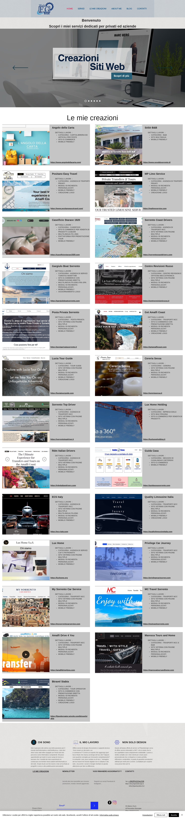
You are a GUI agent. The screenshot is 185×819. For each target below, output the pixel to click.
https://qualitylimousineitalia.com (157, 531)
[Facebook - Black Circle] (110, 802)
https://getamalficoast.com (154, 347)
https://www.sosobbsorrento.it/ (157, 162)
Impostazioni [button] (147, 815)
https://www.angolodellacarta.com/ (65, 162)
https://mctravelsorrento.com (156, 624)
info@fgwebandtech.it (136, 786)
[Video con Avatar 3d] (91, 101)
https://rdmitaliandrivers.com (63, 485)
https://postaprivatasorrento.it (63, 347)
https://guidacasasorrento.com (156, 485)
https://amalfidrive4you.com (62, 670)
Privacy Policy (37, 808)
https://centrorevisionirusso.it (156, 301)
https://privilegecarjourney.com (157, 578)
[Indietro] (20, 68)
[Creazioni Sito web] (85, 101)
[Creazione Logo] (99, 101)
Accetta (174, 815)
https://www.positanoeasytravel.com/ (66, 208)
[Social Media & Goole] (88, 101)
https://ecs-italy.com (59, 531)
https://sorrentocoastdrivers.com (157, 255)
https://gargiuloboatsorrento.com (65, 301)
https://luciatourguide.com (62, 393)
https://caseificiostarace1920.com (65, 255)
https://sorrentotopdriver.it (62, 439)
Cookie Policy (37, 811)
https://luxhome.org (59, 578)
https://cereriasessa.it (152, 393)
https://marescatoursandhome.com (158, 670)
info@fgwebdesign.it (136, 784)
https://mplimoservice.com (154, 208)
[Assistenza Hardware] (97, 101)
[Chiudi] (181, 815)
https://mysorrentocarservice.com (65, 624)
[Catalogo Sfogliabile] (94, 101)
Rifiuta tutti (161, 815)
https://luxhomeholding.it (154, 439)
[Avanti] (164, 68)
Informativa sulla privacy (109, 815)
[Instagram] (114, 802)
